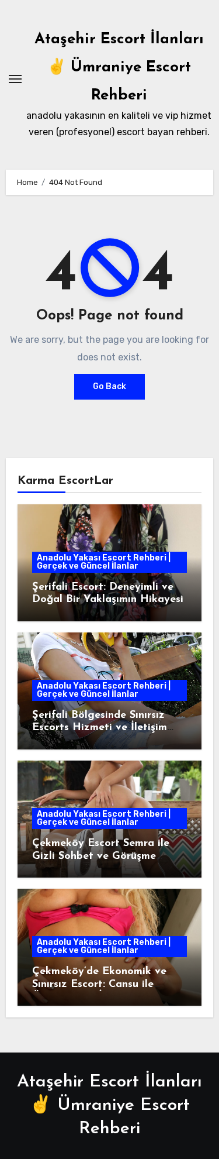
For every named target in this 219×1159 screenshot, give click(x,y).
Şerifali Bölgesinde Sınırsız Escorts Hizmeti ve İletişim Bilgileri (99, 728)
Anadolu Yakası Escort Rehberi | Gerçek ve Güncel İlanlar (104, 562)
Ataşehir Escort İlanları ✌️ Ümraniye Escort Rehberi (119, 68)
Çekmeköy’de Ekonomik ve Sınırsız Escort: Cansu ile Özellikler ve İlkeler (99, 984)
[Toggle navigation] (15, 79)
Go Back (109, 386)
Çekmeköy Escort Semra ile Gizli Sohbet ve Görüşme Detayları (100, 856)
